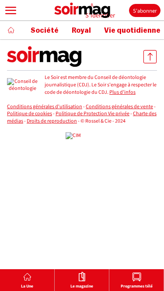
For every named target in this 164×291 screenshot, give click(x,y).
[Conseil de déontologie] (22, 85)
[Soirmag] (82, 10)
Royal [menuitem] (81, 30)
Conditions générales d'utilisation (44, 106)
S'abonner (145, 11)
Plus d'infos (122, 92)
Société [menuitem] (45, 30)
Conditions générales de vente (119, 106)
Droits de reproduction (52, 121)
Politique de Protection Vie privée (92, 113)
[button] (11, 10)
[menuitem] (27, 280)
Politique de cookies (29, 113)
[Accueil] (11, 30)
